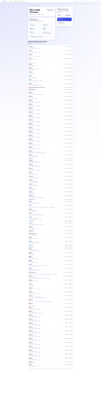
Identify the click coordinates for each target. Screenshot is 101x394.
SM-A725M (35, 5)
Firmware (10, 1)
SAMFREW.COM (4, 1)
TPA (38, 5)
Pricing (20, 1)
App (25, 1)
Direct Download (15, 1)
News (23, 1)
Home (29, 5)
